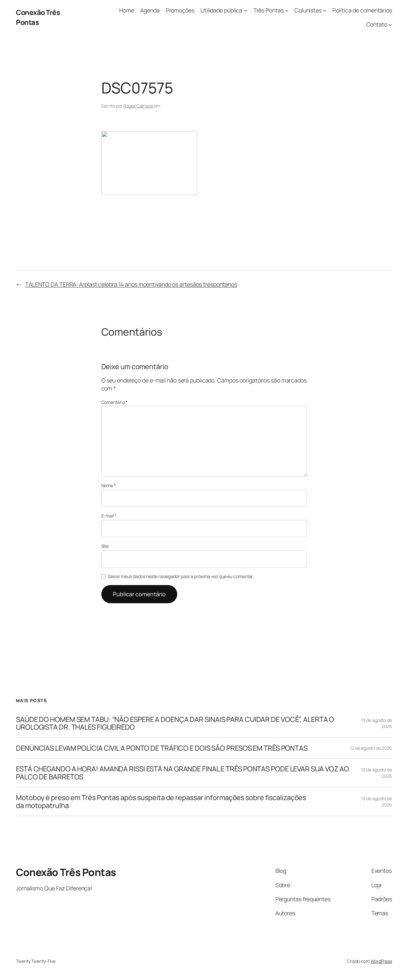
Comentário (114, 402)
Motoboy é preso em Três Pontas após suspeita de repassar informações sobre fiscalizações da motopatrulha (161, 801)
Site (105, 546)
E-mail (109, 516)
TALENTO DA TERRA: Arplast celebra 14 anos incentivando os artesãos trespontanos (131, 284)
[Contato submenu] (390, 24)
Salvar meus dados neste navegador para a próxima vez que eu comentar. (180, 576)
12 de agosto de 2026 (371, 748)
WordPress (381, 961)
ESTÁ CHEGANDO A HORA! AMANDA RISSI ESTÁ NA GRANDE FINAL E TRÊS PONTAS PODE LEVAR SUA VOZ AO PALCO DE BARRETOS (182, 773)
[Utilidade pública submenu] (245, 10)
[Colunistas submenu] (324, 10)
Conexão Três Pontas (38, 17)
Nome (108, 485)
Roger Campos (138, 106)
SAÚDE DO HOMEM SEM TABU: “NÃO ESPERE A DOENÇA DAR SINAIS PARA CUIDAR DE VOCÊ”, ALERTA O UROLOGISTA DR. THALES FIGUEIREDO (175, 723)
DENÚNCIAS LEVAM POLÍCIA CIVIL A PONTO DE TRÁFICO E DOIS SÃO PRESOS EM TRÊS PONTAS (162, 748)
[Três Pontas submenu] (286, 10)
